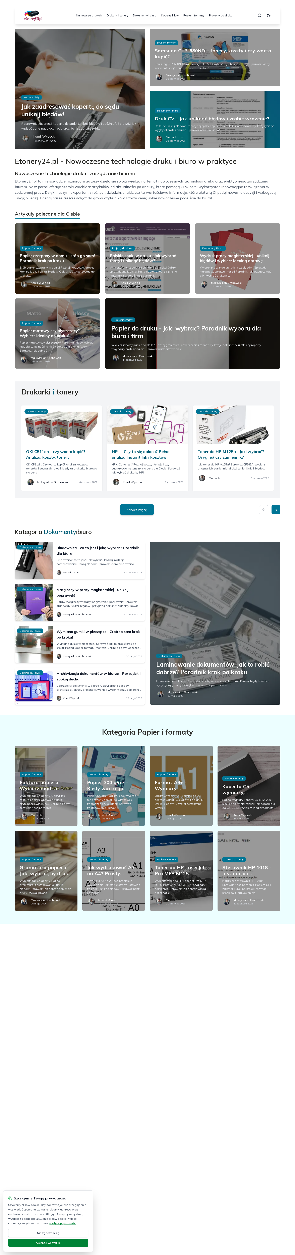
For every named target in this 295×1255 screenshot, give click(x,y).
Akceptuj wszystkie (48, 1243)
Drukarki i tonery (117, 15)
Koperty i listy (170, 15)
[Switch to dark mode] (268, 15)
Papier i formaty (193, 15)
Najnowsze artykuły (89, 15)
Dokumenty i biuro (145, 15)
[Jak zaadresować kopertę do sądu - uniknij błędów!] (80, 89)
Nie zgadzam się (48, 1233)
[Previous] (263, 509)
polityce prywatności (62, 1223)
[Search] (259, 15)
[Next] (276, 509)
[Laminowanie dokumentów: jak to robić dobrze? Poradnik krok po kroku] (215, 623)
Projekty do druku (220, 15)
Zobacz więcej (137, 510)
